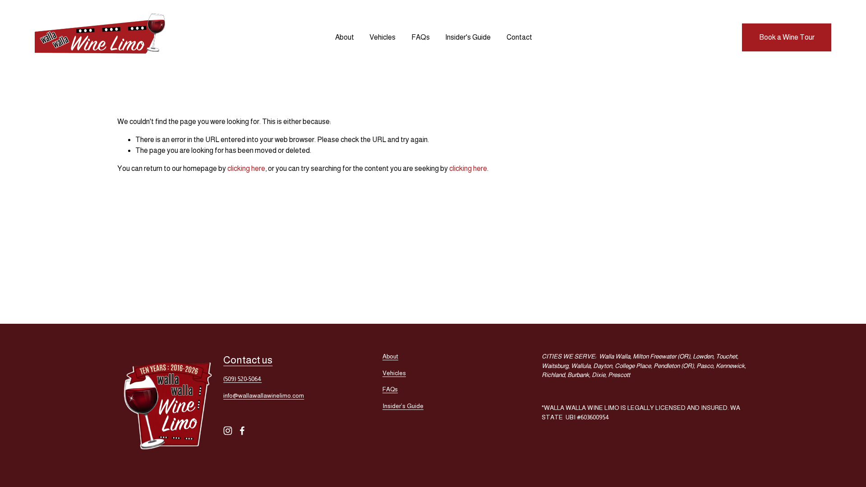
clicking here (246, 168)
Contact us (247, 360)
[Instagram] (227, 430)
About (344, 37)
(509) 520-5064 (242, 379)
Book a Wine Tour (787, 37)
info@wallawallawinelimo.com (263, 395)
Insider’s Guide (403, 406)
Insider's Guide (468, 37)
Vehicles (382, 37)
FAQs (420, 37)
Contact (519, 37)
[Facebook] (242, 430)
